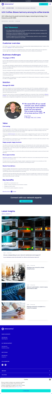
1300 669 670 (4, 346)
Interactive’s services (7, 157)
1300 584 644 (4, 337)
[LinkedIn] (2, 365)
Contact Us (4, 357)
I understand (26, 390)
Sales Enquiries (5, 338)
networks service (11, 134)
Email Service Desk (5, 348)
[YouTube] (5, 365)
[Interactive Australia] (8, 4)
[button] (50, 379)
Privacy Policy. (19, 386)
